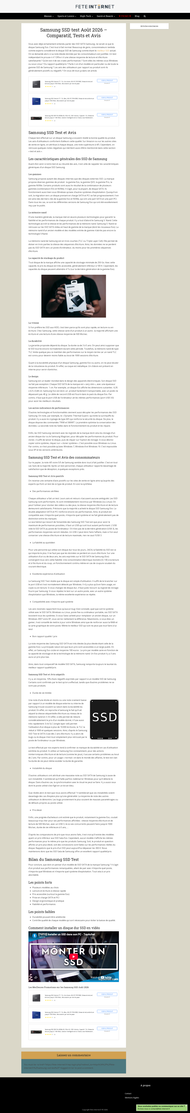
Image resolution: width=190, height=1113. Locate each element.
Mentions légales (132, 1097)
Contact (128, 1093)
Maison (48, 16)
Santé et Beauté (105, 16)
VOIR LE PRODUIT (107, 80)
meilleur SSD (103, 50)
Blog (137, 16)
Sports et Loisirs (66, 16)
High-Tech (85, 16)
